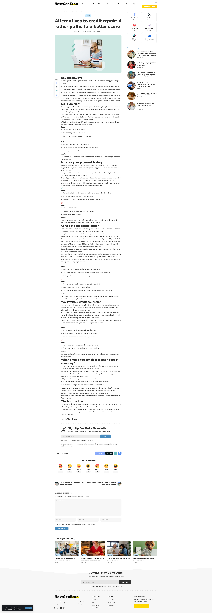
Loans (88, 15)
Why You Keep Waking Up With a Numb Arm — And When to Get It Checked (147, 94)
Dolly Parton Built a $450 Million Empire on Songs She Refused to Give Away (146, 63)
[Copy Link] (57, 91)
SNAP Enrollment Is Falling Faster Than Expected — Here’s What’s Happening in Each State (146, 53)
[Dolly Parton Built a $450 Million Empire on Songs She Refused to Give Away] (131, 65)
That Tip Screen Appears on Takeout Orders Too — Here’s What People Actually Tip (146, 84)
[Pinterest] (134, 28)
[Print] (57, 95)
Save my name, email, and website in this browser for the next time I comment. (76, 524)
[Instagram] (149, 28)
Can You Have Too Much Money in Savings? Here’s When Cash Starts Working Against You (146, 74)
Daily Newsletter (139, 596)
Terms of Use (17, 609)
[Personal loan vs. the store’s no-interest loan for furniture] (67, 548)
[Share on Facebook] (57, 83)
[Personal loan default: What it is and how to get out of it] (119, 548)
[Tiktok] (134, 38)
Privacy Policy (7, 609)
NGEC (78, 31)
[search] (156, 2)
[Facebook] (134, 17)
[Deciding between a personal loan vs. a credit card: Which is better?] (93, 548)
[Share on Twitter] (57, 87)
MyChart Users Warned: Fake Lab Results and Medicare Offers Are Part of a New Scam (146, 105)
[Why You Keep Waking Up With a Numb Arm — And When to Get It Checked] (131, 96)
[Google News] (149, 38)
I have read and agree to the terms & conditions (78, 440)
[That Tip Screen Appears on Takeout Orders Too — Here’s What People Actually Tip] (131, 85)
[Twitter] (149, 17)
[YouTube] (60, 608)
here (75, 419)
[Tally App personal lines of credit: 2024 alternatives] (145, 548)
